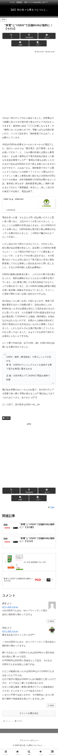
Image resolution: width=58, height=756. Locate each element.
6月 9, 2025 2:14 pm (10, 631)
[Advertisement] (29, 84)
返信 (52, 621)
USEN (7, 418)
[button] (38, 43)
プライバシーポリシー (29, 740)
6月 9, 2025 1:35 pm (10, 607)
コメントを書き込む (29, 713)
